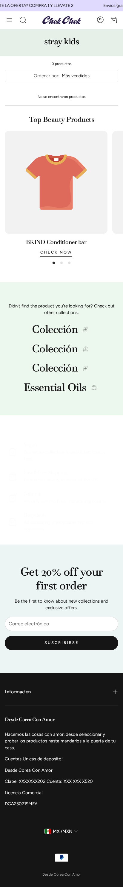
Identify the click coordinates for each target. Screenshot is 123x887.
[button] (9, 20)
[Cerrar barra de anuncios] (117, 4)
